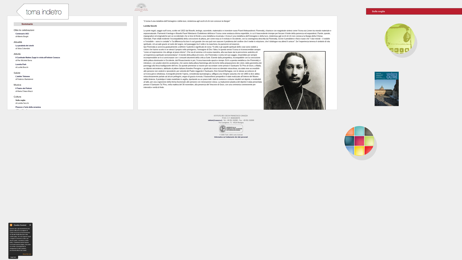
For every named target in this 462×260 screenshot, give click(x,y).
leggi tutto (13, 257)
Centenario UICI (22, 34)
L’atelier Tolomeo (23, 76)
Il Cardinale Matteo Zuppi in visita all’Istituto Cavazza (38, 57)
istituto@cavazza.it (215, 120)
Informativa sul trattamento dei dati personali (231, 137)
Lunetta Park (21, 64)
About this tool (27, 254)
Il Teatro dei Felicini (24, 88)
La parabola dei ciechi (25, 46)
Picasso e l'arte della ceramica (28, 107)
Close (30, 225)
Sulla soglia (20, 100)
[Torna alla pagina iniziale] (399, 141)
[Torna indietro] (42, 11)
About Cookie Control (11, 225)
